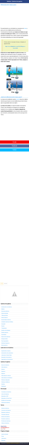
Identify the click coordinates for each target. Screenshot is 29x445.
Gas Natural (3, 334)
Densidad (3, 323)
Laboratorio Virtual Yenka (6, 355)
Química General (4, 434)
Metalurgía (3, 386)
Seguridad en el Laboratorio (7, 359)
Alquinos (3, 373)
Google (14, 142)
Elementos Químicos (5, 412)
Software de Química (5, 402)
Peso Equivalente (4, 341)
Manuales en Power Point (6, 398)
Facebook (14, 146)
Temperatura (4, 328)
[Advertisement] (14, 15)
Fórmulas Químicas (5, 414)
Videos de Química (5, 423)
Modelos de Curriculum (6, 400)
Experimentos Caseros (6, 350)
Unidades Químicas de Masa (7, 321)
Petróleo (3, 384)
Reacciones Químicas (5, 336)
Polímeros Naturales (5, 379)
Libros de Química (5, 394)
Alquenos (3, 371)
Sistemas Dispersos (5, 343)
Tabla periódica (4, 315)
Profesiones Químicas (5, 420)
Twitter (15, 150)
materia (18, 99)
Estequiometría (4, 338)
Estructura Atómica (5, 311)
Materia (5, 283)
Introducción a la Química (6, 306)
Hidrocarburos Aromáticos (6, 377)
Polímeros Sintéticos (5, 382)
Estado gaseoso (4, 332)
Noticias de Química (5, 416)
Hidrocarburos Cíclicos (6, 375)
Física (2, 436)
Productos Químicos (5, 418)
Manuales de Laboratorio (6, 357)
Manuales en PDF (4, 396)
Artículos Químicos (5, 408)
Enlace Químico (4, 317)
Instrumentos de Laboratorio (7, 352)
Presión (2, 326)
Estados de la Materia (5, 330)
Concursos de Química (6, 410)
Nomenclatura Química (6, 319)
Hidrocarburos (4, 367)
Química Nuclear (4, 313)
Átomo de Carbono (5, 365)
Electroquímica (4, 345)
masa (25, 28)
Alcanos (3, 369)
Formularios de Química (6, 391)
